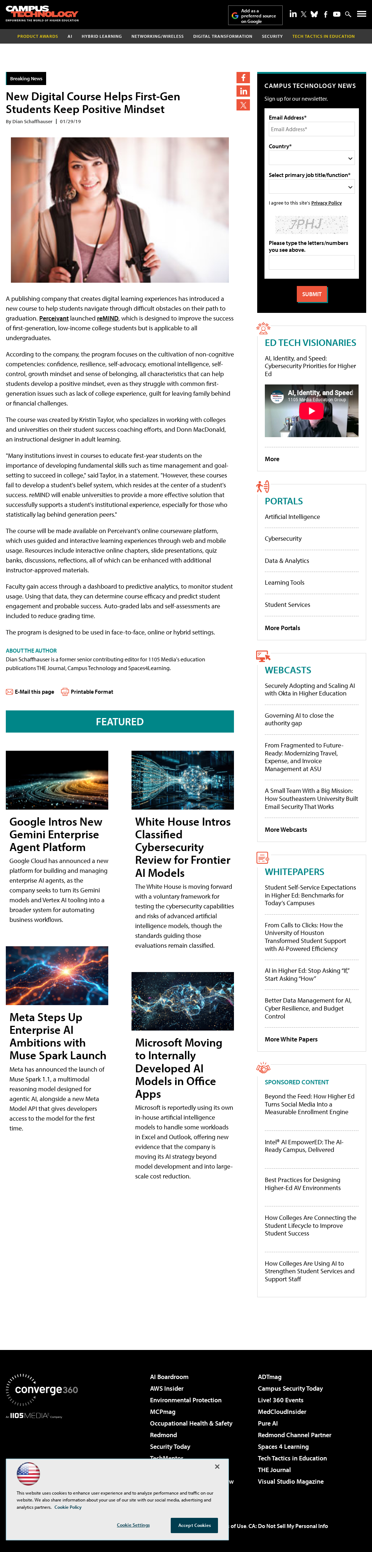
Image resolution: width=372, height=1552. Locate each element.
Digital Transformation (222, 36)
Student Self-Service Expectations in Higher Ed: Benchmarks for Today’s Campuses (310, 895)
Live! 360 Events (281, 1400)
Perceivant (54, 318)
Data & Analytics (287, 560)
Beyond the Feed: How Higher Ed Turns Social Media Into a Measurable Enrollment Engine (310, 1104)
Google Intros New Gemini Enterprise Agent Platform (55, 834)
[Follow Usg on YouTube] (336, 14)
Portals (284, 500)
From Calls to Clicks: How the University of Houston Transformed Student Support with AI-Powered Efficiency (305, 937)
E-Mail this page (34, 691)
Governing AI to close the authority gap (299, 719)
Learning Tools (284, 582)
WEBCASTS (288, 669)
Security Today (170, 1446)
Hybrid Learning (102, 36)
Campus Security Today (290, 1388)
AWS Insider (166, 1388)
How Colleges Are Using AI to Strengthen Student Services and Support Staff (310, 1271)
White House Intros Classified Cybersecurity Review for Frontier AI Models (183, 847)
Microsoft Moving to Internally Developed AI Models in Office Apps (178, 1068)
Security (272, 36)
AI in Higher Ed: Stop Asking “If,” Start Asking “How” (307, 974)
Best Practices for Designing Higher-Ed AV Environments (303, 1184)
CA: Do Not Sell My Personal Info (288, 1525)
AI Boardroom (169, 1376)
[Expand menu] (361, 15)
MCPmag (162, 1411)
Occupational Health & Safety (191, 1423)
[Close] (217, 1467)
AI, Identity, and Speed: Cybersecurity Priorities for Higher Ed (310, 366)
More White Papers (291, 1039)
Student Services (287, 604)
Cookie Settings (133, 1525)
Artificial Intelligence (292, 516)
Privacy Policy (326, 202)
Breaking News (26, 78)
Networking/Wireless (158, 36)
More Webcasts (286, 829)
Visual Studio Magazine (291, 1481)
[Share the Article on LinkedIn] (243, 91)
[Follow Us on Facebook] (325, 14)
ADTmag (270, 1376)
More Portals (282, 628)
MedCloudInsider (282, 1411)
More (272, 459)
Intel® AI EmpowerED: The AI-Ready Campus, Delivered (304, 1146)
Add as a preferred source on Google (258, 16)
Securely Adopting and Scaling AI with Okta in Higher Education (310, 689)
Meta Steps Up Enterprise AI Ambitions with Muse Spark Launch (57, 1036)
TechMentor (166, 1458)
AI (70, 36)
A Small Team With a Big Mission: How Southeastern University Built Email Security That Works (311, 798)
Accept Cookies (194, 1525)
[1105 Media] (42, 1456)
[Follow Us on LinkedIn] (293, 13)
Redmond (163, 1435)
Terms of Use (230, 1525)
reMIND (107, 318)
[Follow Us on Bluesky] (314, 14)
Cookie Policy (68, 1507)
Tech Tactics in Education (292, 1458)
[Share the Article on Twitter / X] (243, 104)
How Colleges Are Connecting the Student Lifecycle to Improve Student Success (310, 1225)
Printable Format (92, 691)
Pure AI (268, 1423)
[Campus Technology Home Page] (42, 13)
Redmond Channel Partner (294, 1435)
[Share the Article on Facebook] (243, 77)
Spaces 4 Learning (283, 1446)
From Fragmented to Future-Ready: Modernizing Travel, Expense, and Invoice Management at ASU (304, 757)
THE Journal (274, 1470)
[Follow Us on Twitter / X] (304, 14)
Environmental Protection (186, 1400)
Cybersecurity (283, 538)
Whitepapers (294, 871)
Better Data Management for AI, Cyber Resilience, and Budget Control (308, 1008)
